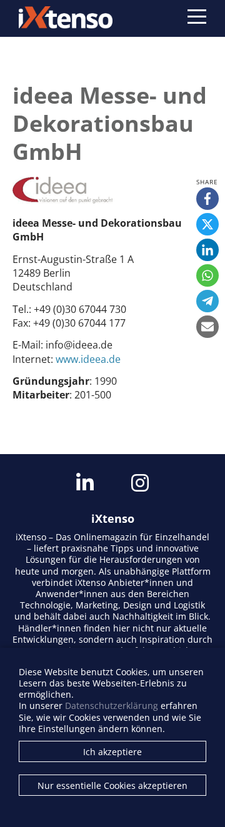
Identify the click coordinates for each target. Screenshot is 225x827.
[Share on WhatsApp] (207, 275)
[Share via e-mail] (207, 326)
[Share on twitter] (207, 224)
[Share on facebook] (207, 198)
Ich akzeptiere (112, 752)
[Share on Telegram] (207, 301)
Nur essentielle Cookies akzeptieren (113, 785)
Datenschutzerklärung (111, 705)
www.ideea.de (88, 359)
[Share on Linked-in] (207, 250)
